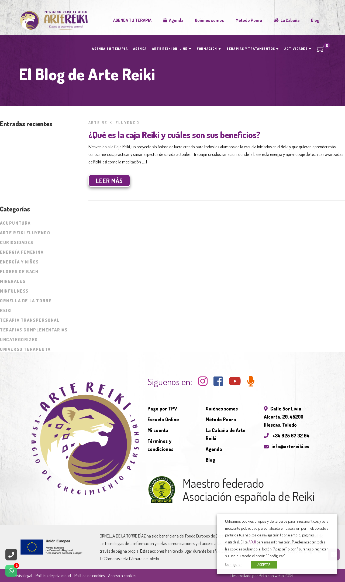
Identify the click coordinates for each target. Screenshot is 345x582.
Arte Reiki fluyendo (114, 122)
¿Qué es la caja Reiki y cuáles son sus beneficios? (174, 134)
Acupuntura (15, 223)
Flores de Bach (19, 271)
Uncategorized (19, 339)
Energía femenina (22, 252)
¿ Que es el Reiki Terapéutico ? (29, 169)
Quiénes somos (222, 409)
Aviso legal (23, 575)
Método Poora (221, 419)
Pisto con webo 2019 (276, 575)
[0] (321, 50)
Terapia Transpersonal (30, 320)
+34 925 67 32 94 (290, 436)
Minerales (12, 281)
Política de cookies (89, 575)
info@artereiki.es (290, 446)
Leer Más (109, 180)
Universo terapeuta (25, 349)
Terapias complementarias (33, 330)
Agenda (214, 449)
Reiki (6, 310)
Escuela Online (163, 419)
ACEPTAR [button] (263, 564)
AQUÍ (252, 541)
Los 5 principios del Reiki (25, 159)
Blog (210, 460)
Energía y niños (19, 262)
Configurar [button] (233, 564)
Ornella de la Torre (25, 300)
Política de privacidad (53, 575)
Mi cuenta (157, 430)
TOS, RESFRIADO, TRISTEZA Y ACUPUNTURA (41, 139)
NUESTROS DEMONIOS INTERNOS (32, 149)
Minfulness (14, 291)
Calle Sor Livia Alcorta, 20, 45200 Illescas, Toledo (283, 417)
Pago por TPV (162, 409)
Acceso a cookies (122, 575)
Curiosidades (16, 242)
